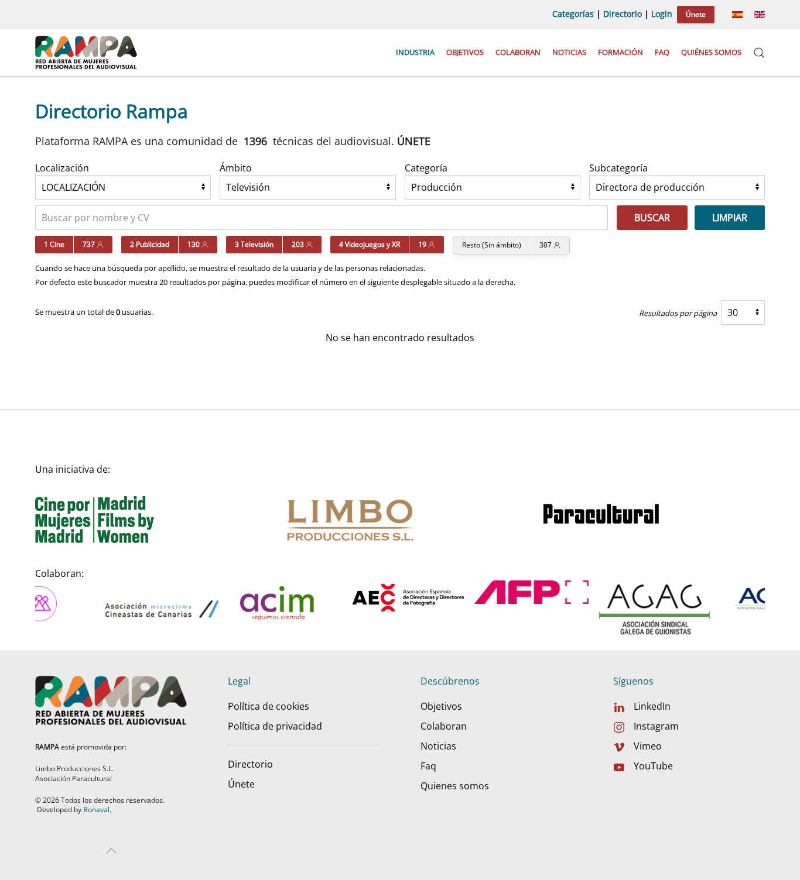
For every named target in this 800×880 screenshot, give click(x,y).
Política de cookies (268, 706)
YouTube (653, 765)
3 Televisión (254, 244)
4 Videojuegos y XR (369, 244)
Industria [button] (415, 52)
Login (661, 13)
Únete (696, 14)
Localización (62, 167)
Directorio (622, 13)
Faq (662, 52)
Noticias (569, 52)
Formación (620, 52)
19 (423, 244)
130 (194, 244)
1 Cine (54, 244)
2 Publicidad (149, 244)
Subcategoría (618, 167)
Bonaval (96, 809)
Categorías (573, 13)
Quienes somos (454, 785)
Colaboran (518, 52)
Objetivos (465, 52)
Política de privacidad (275, 726)
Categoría (426, 167)
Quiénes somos (711, 52)
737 (90, 244)
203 (299, 244)
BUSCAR (652, 217)
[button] (759, 52)
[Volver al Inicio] (87, 52)
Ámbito (236, 167)
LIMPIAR (729, 217)
